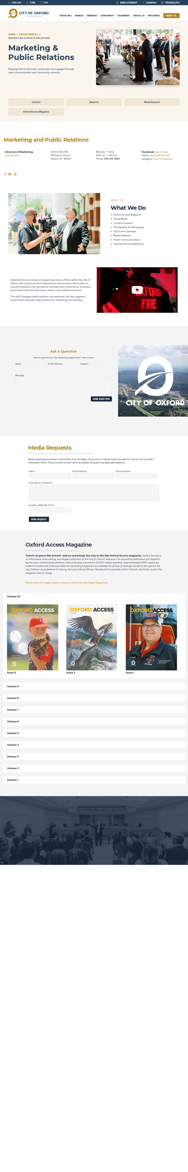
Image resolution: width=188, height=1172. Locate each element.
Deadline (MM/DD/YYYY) (41, 505)
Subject (84, 363)
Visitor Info (66, 15)
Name (18, 363)
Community (92, 15)
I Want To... (171, 15)
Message (19, 375)
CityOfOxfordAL (162, 155)
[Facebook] (5, 174)
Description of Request (40, 482)
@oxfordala (162, 151)
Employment (154, 15)
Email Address (55, 363)
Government (123, 15)
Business (79, 15)
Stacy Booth (12, 155)
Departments (107, 15)
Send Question (101, 398)
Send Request (39, 519)
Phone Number (123, 471)
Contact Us (139, 15)
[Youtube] (15, 174)
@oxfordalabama (163, 158)
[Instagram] (9, 174)
